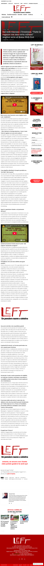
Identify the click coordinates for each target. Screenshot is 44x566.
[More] (20, 45)
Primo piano (6, 19)
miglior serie (17, 477)
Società (20, 14)
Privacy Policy (22, 557)
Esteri (25, 14)
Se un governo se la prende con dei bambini (5, 524)
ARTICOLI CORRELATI (14, 510)
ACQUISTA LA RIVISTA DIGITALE (37, 68)
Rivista (4, 14)
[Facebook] (9, 45)
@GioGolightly (11, 473)
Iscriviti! (37, 155)
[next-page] (3, 531)
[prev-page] (1, 531)
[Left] (22, 9)
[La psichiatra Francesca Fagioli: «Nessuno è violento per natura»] (14, 518)
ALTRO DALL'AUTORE (15, 511)
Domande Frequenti (33, 3)
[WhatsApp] (16, 45)
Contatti (26, 3)
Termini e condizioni (22, 556)
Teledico (8, 29)
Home (2, 19)
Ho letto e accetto (36, 150)
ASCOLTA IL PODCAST (36, 181)
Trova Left (16, 3)
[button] (41, 14)
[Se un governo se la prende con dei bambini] (5, 518)
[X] (12, 45)
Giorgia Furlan (5, 39)
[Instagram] (10, 503)
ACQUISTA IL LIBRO (36, 93)
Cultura (30, 14)
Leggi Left (10, 3)
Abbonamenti (4, 3)
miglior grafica (11, 477)
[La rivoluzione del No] (24, 518)
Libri (21, 3)
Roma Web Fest (23, 477)
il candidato (6, 477)
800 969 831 (16, 553)
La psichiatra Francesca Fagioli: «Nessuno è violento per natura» (14, 525)
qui (26, 464)
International (6, 17)
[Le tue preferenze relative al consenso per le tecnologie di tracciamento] (38, 564)
